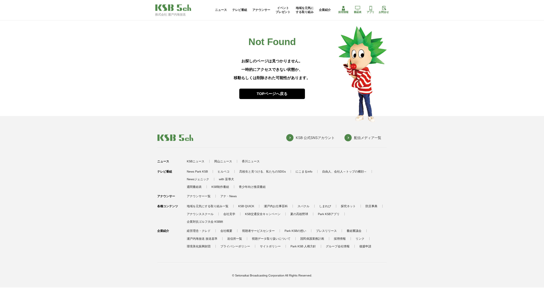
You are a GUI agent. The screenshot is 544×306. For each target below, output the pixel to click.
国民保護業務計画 (312, 238)
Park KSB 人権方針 (303, 246)
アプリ (370, 12)
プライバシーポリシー (235, 246)
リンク (360, 238)
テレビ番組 (239, 9)
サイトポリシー (270, 246)
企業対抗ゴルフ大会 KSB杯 (205, 221)
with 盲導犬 (226, 179)
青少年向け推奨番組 (252, 186)
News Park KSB (197, 171)
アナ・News (228, 196)
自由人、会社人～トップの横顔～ (344, 171)
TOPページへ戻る (272, 94)
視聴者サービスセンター (258, 230)
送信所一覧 (234, 238)
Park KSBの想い (295, 230)
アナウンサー (261, 9)
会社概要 (226, 230)
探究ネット (348, 206)
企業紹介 (325, 9)
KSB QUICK (246, 206)
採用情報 (343, 12)
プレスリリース (326, 230)
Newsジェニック (198, 179)
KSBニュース (195, 161)
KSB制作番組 (220, 186)
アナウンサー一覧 (199, 196)
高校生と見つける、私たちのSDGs (262, 171)
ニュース (221, 9)
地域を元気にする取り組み (305, 9)
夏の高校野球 (299, 214)
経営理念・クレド (199, 230)
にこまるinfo (304, 171)
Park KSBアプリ (329, 214)
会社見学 (229, 214)
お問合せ (384, 12)
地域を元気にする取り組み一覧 (207, 206)
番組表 (357, 12)
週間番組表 (194, 186)
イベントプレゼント (283, 9)
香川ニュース (251, 161)
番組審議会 (354, 230)
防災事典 (371, 206)
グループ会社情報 (338, 246)
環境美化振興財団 (199, 246)
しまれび (325, 206)
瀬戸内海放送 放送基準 (202, 238)
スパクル (303, 206)
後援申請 (365, 246)
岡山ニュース (223, 161)
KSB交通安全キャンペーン (262, 214)
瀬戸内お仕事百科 (276, 206)
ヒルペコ (224, 171)
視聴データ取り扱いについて (271, 238)
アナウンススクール (200, 214)
